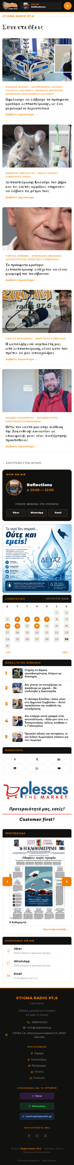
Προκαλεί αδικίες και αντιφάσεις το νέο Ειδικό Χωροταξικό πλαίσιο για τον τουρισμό (46, 737)
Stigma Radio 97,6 (31, 1148)
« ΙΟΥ (8, 652)
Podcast (39, 1077)
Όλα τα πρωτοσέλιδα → (56, 929)
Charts (39, 1071)
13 (37, 625)
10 (7, 625)
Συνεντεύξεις (39, 1059)
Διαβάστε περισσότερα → (21, 114)
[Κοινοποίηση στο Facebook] (15, 759)
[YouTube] (37, 1136)
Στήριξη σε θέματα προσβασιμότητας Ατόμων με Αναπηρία (43, 673)
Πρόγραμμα (39, 1065)
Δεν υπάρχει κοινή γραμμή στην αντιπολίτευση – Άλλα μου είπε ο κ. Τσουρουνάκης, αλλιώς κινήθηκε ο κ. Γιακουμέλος (46, 720)
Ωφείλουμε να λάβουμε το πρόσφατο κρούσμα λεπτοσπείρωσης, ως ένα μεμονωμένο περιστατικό (37, 103)
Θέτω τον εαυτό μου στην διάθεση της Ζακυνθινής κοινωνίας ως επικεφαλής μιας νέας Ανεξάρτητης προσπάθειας (36, 433)
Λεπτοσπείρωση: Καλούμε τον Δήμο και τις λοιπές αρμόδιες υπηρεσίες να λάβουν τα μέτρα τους (36, 186)
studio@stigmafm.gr (38, 1116)
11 (17, 625)
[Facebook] (28, 1136)
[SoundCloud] (45, 1136)
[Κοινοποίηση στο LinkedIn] (59, 759)
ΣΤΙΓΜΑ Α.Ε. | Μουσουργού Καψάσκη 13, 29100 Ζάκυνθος (39, 1035)
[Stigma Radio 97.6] (10, 6)
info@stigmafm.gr (39, 1027)
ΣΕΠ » (66, 652)
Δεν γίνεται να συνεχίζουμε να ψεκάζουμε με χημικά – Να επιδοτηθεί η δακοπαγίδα (43, 688)
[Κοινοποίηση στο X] (37, 759)
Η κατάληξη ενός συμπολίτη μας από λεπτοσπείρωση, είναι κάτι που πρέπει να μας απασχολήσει (36, 348)
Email (58, 512)
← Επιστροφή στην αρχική (21, 463)
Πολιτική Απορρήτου (28, 1160)
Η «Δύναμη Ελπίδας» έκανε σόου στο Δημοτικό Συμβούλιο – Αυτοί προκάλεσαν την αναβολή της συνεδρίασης (45, 703)
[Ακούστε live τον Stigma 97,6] (68, 6)
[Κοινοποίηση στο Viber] (15, 768)
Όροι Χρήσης (49, 1160)
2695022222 (39, 1022)
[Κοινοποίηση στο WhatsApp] (37, 768)
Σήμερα (38, 1053)
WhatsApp (37, 512)
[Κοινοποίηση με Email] (59, 768)
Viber (16, 512)
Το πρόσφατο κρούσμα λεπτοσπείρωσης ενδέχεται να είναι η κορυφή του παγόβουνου (37, 269)
